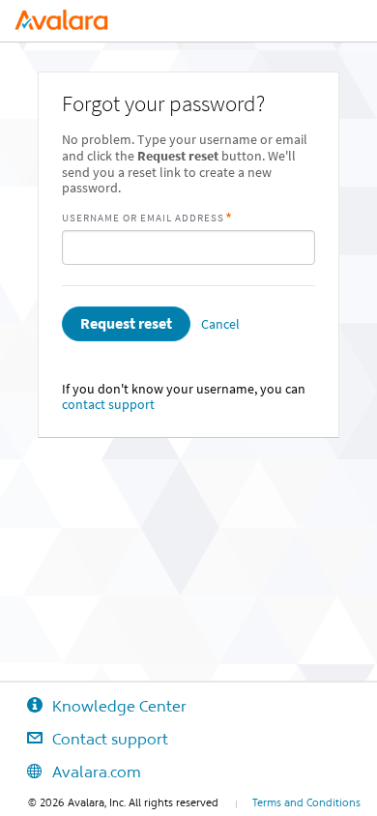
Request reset (126, 323)
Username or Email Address (143, 218)
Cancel (220, 324)
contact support (108, 404)
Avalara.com (96, 771)
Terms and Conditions (306, 802)
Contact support (110, 738)
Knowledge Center (119, 705)
